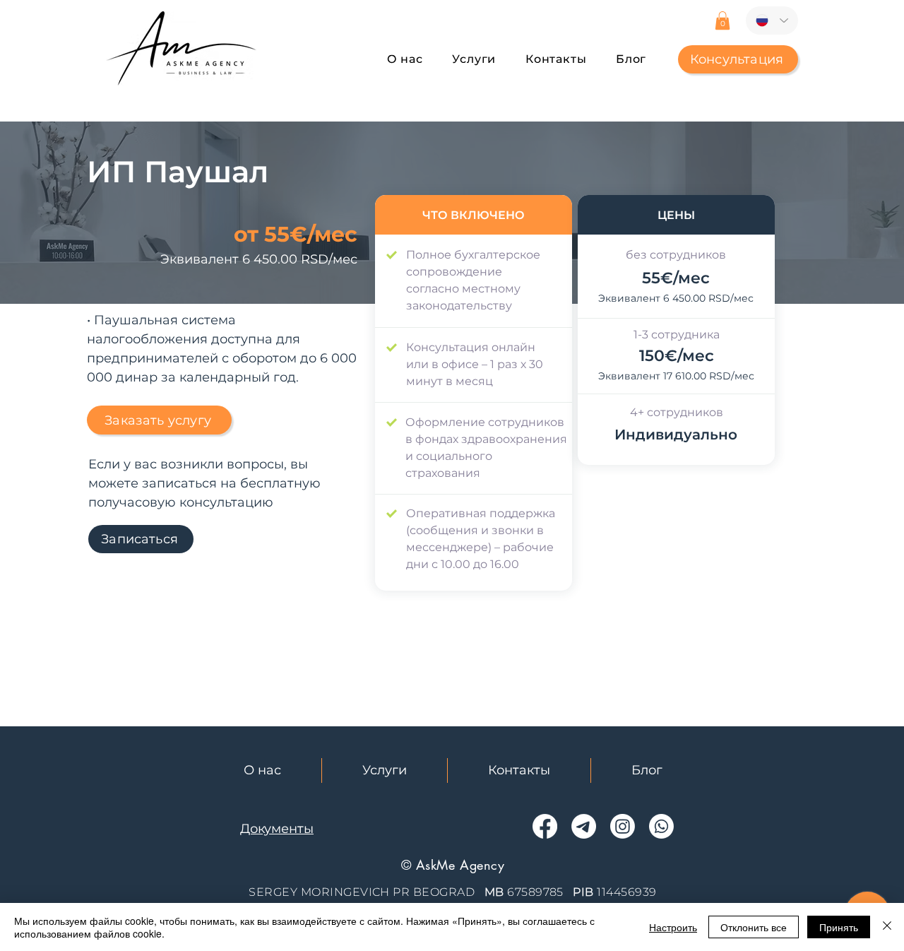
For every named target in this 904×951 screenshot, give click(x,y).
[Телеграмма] (583, 826)
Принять (838, 927)
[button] (722, 20)
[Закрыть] (887, 927)
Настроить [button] (673, 927)
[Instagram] (622, 826)
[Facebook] (545, 826)
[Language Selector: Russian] (772, 20)
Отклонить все (753, 927)
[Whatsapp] (661, 826)
